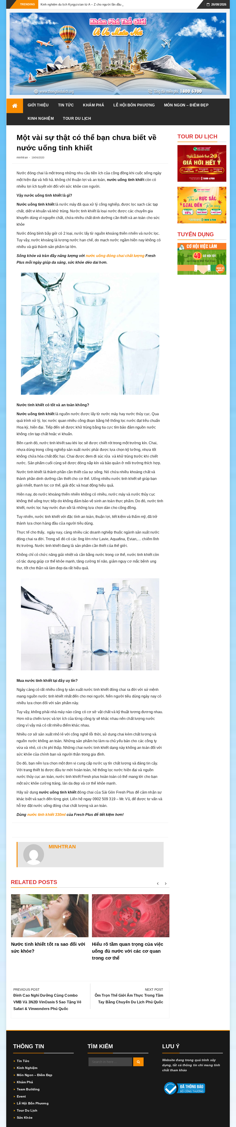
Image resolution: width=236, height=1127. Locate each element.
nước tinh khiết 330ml (46, 815)
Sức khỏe (24, 1117)
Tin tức (66, 105)
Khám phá (93, 105)
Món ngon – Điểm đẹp (186, 105)
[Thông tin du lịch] (14, 106)
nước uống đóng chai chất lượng (115, 256)
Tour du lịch (77, 118)
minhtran (22, 157)
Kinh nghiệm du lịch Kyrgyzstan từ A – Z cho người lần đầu (81, 4)
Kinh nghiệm (41, 118)
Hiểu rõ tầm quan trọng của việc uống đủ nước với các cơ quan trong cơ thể (127, 951)
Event (21, 1096)
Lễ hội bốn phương (134, 105)
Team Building (28, 1089)
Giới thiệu (38, 105)
